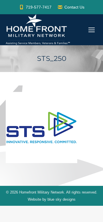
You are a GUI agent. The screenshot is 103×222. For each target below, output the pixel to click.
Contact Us (74, 7)
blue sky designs (61, 199)
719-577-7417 (39, 7)
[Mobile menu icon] (91, 30)
